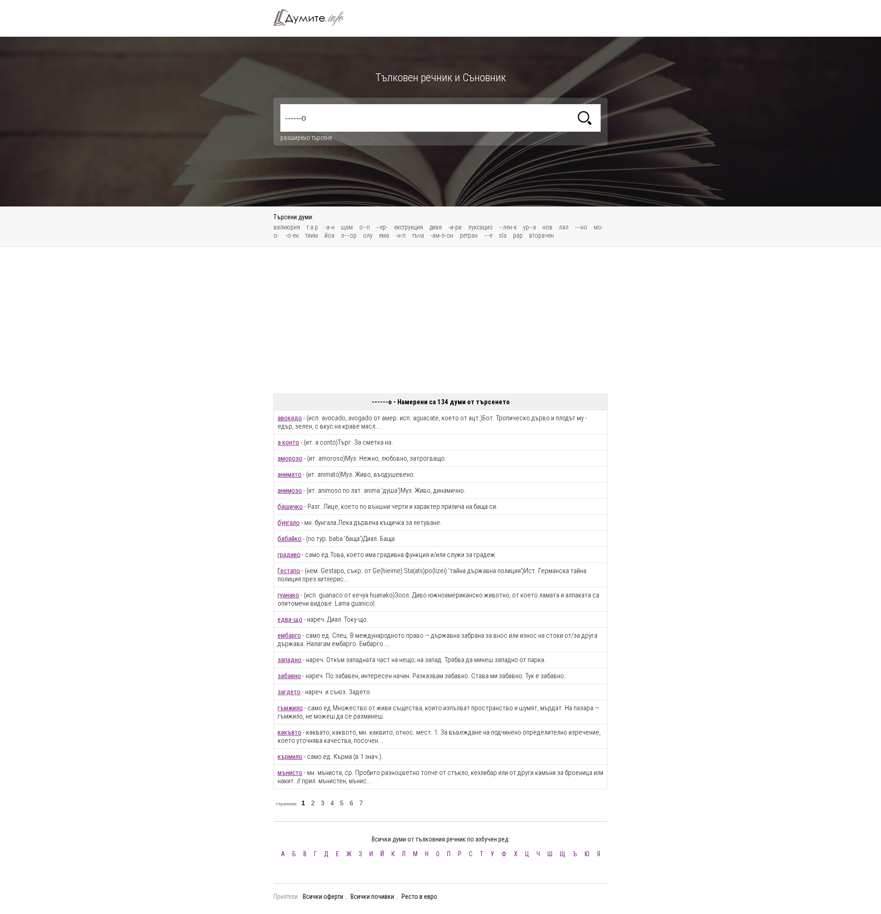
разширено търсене (306, 137)
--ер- (382, 227)
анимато (289, 474)
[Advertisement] (440, 320)
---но (581, 227)
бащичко (290, 506)
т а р (312, 227)
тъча (418, 235)
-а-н (329, 227)
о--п (364, 227)
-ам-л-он (441, 235)
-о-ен (292, 235)
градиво (289, 555)
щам (347, 227)
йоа (329, 235)
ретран (469, 235)
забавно (289, 676)
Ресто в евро (419, 896)
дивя (435, 227)
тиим (311, 235)
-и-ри (455, 227)
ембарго (289, 635)
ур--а (529, 227)
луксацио (480, 227)
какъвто (289, 732)
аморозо (290, 458)
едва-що (290, 619)
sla (503, 235)
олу (368, 235)
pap (518, 235)
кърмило (290, 756)
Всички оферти (323, 896)
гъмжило (290, 708)
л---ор (349, 235)
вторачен (541, 235)
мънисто (290, 773)
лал (564, 227)
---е (488, 235)
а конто (288, 442)
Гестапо (289, 571)
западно (289, 660)
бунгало (289, 522)
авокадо (290, 418)
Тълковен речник (313, 17)
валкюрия (286, 227)
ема (384, 235)
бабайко (289, 539)
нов (547, 227)
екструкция (408, 227)
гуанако (288, 595)
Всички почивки (372, 896)
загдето (289, 692)
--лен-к (508, 227)
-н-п (401, 235)
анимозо (290, 490)
